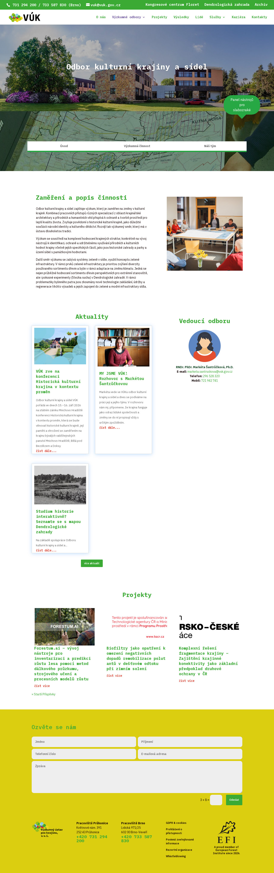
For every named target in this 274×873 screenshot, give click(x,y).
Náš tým (210, 146)
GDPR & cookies (176, 822)
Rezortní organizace (179, 849)
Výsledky (181, 17)
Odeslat (234, 799)
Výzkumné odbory (126, 17)
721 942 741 (209, 381)
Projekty (159, 17)
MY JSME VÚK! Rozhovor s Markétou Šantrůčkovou (121, 378)
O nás (101, 17)
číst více (42, 686)
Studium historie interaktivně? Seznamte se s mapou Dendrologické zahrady (58, 521)
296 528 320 (211, 376)
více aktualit (92, 563)
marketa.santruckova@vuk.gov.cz (210, 372)
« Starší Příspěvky (43, 694)
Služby (215, 17)
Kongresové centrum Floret (172, 5)
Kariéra (238, 17)
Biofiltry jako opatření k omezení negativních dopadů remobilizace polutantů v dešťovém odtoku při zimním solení (136, 658)
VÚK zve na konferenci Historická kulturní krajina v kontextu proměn (58, 381)
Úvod (64, 146)
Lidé (199, 17)
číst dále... (46, 451)
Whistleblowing (176, 856)
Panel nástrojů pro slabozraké (242, 104)
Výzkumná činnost (137, 146)
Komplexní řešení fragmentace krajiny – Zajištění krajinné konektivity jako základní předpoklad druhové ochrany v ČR (208, 661)
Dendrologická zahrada (226, 5)
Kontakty (259, 17)
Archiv (261, 5)
